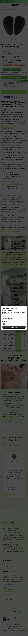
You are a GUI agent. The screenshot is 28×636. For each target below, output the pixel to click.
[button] (14, 318)
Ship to (4, 316)
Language (5, 321)
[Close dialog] (26, 307)
